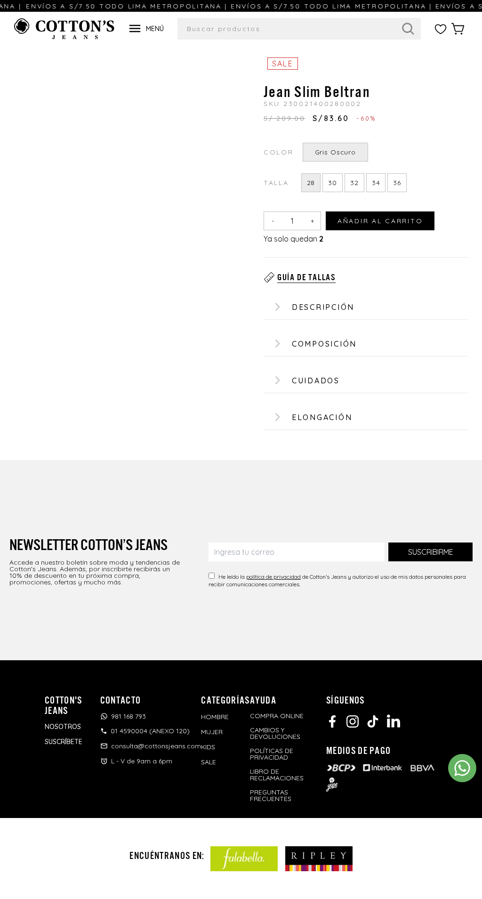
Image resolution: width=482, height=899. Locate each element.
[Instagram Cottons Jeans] (352, 721)
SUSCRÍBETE (63, 741)
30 (332, 182)
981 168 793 (128, 716)
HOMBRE (215, 717)
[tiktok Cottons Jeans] (373, 721)
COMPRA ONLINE (277, 716)
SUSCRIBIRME (430, 552)
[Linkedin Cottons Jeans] (393, 721)
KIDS (208, 747)
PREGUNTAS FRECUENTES (270, 795)
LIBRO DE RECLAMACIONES (277, 774)
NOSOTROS (63, 726)
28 (311, 182)
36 (397, 182)
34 (376, 182)
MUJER (212, 732)
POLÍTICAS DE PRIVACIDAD (271, 753)
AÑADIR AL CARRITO (380, 221)
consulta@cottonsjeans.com (156, 746)
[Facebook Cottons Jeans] (332, 721)
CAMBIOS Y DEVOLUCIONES (275, 733)
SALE (208, 762)
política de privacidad (273, 576)
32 (354, 182)
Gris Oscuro (335, 152)
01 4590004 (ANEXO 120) (150, 731)
